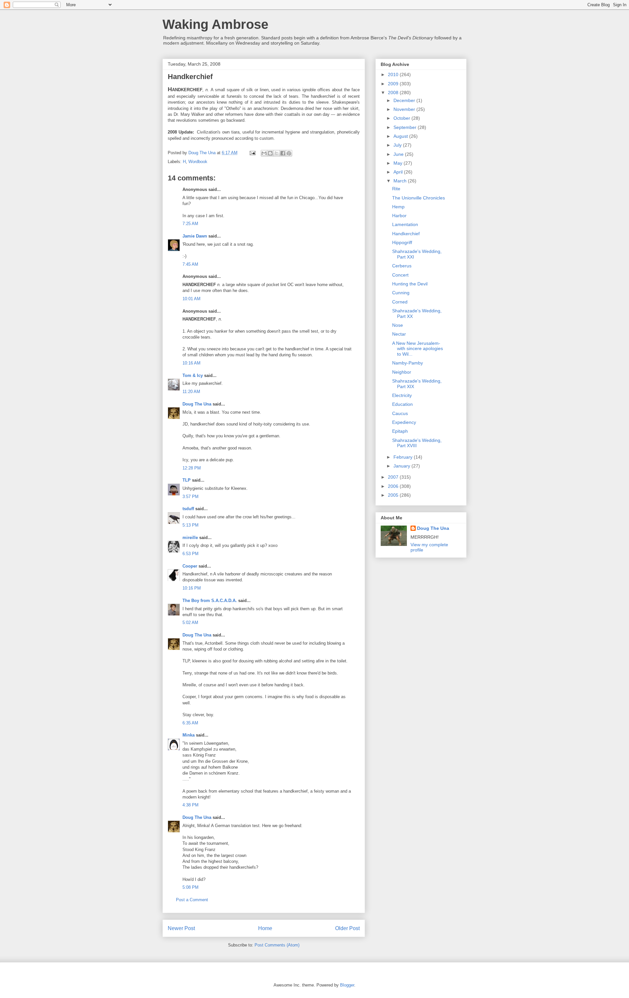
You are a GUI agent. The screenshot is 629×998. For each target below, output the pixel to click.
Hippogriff (402, 242)
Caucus (400, 413)
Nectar (399, 334)
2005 (394, 495)
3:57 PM (190, 496)
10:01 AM (191, 298)
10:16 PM (191, 588)
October (402, 118)
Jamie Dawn (194, 236)
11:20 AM (191, 391)
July (398, 145)
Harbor (399, 215)
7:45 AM (190, 264)
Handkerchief (406, 233)
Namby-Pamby (407, 362)
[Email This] (264, 153)
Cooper (189, 566)
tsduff (188, 508)
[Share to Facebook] (282, 153)
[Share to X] (276, 153)
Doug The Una (196, 404)
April (398, 172)
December (404, 100)
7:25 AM (190, 223)
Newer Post (181, 928)
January (402, 465)
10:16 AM (191, 363)
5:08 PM (190, 887)
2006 (394, 486)
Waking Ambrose (215, 24)
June (399, 154)
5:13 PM (190, 525)
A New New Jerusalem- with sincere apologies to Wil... (417, 349)
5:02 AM (190, 622)
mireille (190, 537)
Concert (400, 275)
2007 (394, 477)
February (403, 457)
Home (265, 928)
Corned (400, 301)
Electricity (402, 395)
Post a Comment (192, 899)
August (401, 136)
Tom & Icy (192, 375)
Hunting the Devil (410, 283)
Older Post (347, 928)
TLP (186, 480)
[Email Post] (252, 152)
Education (402, 404)
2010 (394, 74)
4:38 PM (190, 804)
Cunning (401, 292)
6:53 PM (190, 553)
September (405, 127)
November (404, 109)
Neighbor (401, 372)
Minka (188, 735)
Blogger (347, 985)
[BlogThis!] (270, 153)
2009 (394, 83)
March (400, 180)
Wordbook (197, 161)
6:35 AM (190, 722)
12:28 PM (191, 468)
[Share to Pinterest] (289, 153)
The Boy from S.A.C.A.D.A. (209, 600)
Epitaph (400, 431)
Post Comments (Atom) (277, 945)
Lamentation (405, 224)
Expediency (404, 422)
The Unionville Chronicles (418, 197)
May (398, 163)
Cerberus (401, 265)
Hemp (398, 206)
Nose (397, 325)
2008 (394, 92)
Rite (396, 188)
